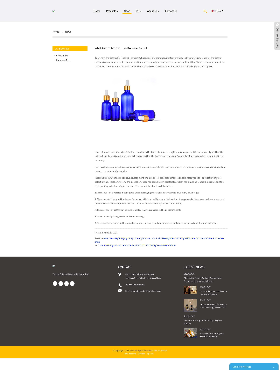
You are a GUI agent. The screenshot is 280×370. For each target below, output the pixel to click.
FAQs (138, 11)
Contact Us (171, 11)
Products (111, 11)
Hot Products (130, 353)
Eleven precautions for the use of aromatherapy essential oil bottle (213, 307)
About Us (152, 11)
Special (150, 353)
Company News (63, 60)
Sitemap (141, 353)
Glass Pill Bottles (160, 350)
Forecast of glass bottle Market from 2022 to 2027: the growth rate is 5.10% (138, 245)
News (127, 11)
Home (97, 11)
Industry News (63, 55)
